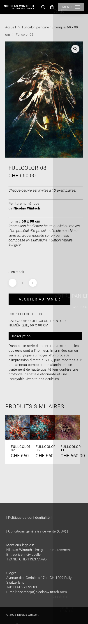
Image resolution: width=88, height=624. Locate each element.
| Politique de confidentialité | (28, 518)
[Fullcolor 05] (42, 427)
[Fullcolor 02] (17, 427)
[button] (71, 7)
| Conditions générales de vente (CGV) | (37, 531)
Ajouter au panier (39, 299)
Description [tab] (21, 336)
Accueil (10, 27)
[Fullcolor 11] (67, 427)
